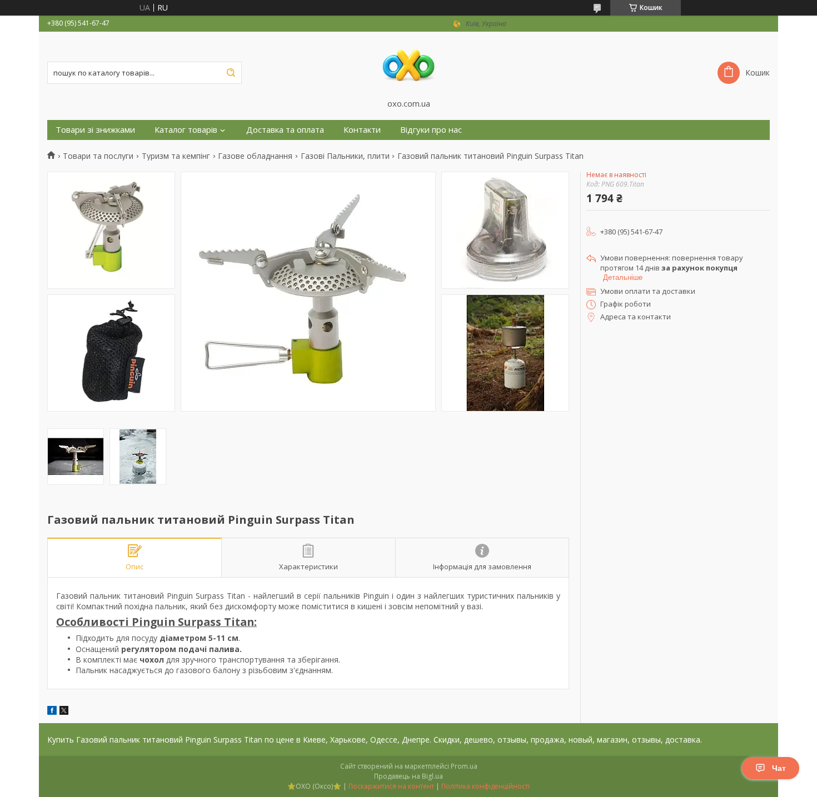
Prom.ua (464, 766)
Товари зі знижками (95, 130)
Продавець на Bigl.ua (408, 776)
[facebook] (52, 711)
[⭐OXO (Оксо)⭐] (408, 65)
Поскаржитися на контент (391, 786)
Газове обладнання (255, 156)
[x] (63, 711)
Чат (779, 768)
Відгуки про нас (431, 130)
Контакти (362, 130)
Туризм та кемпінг (176, 156)
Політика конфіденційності (485, 786)
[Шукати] (231, 73)
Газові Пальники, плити (345, 156)
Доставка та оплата (285, 130)
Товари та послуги (98, 156)
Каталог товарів (186, 130)
